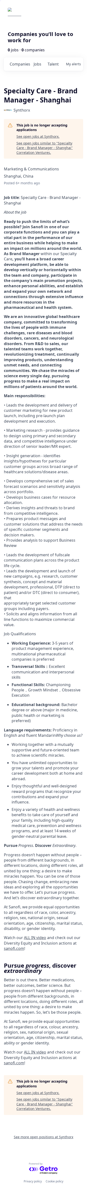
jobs (37, 64)
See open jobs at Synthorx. (37, 136)
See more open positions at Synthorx (43, 1137)
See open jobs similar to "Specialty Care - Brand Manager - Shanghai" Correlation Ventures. (44, 148)
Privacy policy (33, 1181)
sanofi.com (14, 948)
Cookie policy (54, 1181)
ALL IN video (35, 937)
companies (20, 64)
